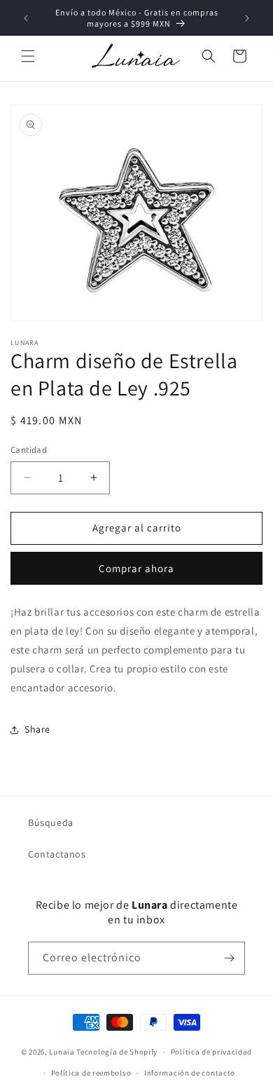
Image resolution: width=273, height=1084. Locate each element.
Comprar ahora (136, 568)
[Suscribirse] (229, 958)
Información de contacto (189, 1073)
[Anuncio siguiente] (247, 18)
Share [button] (37, 729)
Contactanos (57, 854)
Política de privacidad (211, 1052)
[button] (28, 56)
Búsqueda (51, 822)
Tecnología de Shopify (117, 1052)
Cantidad (28, 450)
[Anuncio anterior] (25, 18)
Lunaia (61, 1052)
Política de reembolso (91, 1073)
